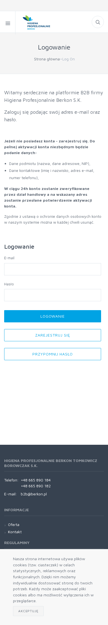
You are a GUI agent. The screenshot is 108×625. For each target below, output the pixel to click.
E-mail (9, 258)
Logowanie (52, 316)
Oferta (13, 524)
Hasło (9, 284)
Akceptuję (28, 611)
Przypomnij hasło (52, 354)
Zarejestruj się (52, 335)
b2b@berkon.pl (34, 493)
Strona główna (47, 58)
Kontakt (15, 531)
